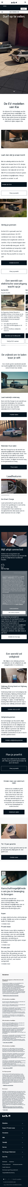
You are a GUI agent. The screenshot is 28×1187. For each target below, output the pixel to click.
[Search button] (25, 2)
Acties (23, 8)
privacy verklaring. (19, 604)
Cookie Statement (6, 1167)
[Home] (3, 1179)
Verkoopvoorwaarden (17, 1164)
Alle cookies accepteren (14, 612)
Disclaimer (11, 1161)
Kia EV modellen (7, 9)
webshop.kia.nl (11, 577)
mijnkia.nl (4, 577)
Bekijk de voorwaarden (8, 1085)
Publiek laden (14, 414)
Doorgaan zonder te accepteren (20, 572)
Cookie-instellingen (14, 608)
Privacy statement (6, 1164)
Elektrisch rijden (14, 812)
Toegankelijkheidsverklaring (8, 1172)
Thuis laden (14, 467)
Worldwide (4, 1161)
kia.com (22, 576)
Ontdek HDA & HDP (14, 709)
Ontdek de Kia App (14, 637)
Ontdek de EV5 (14, 263)
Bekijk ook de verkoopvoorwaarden (10, 995)
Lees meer (5, 1109)
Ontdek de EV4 (7, 184)
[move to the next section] (14, 91)
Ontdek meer (14, 857)
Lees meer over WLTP (8, 1042)
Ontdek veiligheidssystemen (14, 740)
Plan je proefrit (14, 193)
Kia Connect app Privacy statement (10, 1169)
